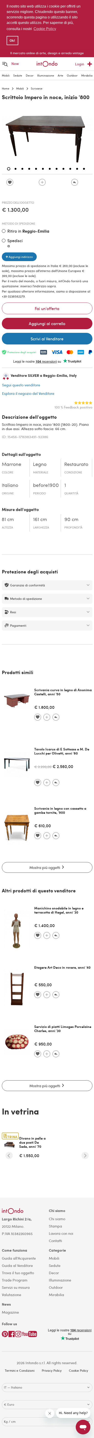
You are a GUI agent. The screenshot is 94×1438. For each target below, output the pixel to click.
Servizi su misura (16, 1287)
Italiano (10, 485)
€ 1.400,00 (44, 925)
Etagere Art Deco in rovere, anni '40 (62, 967)
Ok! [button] (12, 40)
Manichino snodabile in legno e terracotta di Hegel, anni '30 (59, 910)
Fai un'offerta (47, 308)
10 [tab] (70, 168)
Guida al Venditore (17, 1265)
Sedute (17, 75)
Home (5, 88)
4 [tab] (29, 168)
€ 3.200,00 (43, 766)
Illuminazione (45, 75)
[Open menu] (5, 63)
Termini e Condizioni (19, 1370)
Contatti (55, 1240)
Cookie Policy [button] (45, 29)
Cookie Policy (78, 1370)
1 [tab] (8, 168)
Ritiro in (28, 231)
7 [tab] (49, 168)
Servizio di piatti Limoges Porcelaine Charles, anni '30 (62, 1028)
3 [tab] (22, 168)
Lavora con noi (61, 1233)
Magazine (10, 1312)
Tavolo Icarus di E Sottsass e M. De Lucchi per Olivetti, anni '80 (61, 751)
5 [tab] (36, 168)
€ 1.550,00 (29, 1155)
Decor (30, 75)
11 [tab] (77, 168)
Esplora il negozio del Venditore (28, 393)
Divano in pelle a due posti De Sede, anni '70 (32, 1142)
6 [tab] (42, 168)
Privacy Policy (52, 1370)
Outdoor (72, 75)
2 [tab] (15, 168)
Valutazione (11, 1294)
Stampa (55, 1226)
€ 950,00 (43, 1044)
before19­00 (46, 485)
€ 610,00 (42, 825)
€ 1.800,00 (44, 707)
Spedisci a (15, 243)
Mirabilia (86, 75)
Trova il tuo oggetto (18, 1272)
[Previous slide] (9, 1155)
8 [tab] (56, 168)
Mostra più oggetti (45, 867)
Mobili (6, 75)
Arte (60, 75)
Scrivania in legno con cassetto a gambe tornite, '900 (60, 810)
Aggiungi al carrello (47, 323)
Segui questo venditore (21, 385)
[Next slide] (85, 1155)
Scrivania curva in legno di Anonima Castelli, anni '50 (63, 691)
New (15, 63)
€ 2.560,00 (62, 766)
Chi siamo (57, 1218)
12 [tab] (84, 168)
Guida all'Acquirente (19, 1258)
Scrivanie (36, 88)
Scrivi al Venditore (47, 339)
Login (79, 64)
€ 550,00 (43, 984)
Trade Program (14, 1280)
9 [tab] (63, 168)
